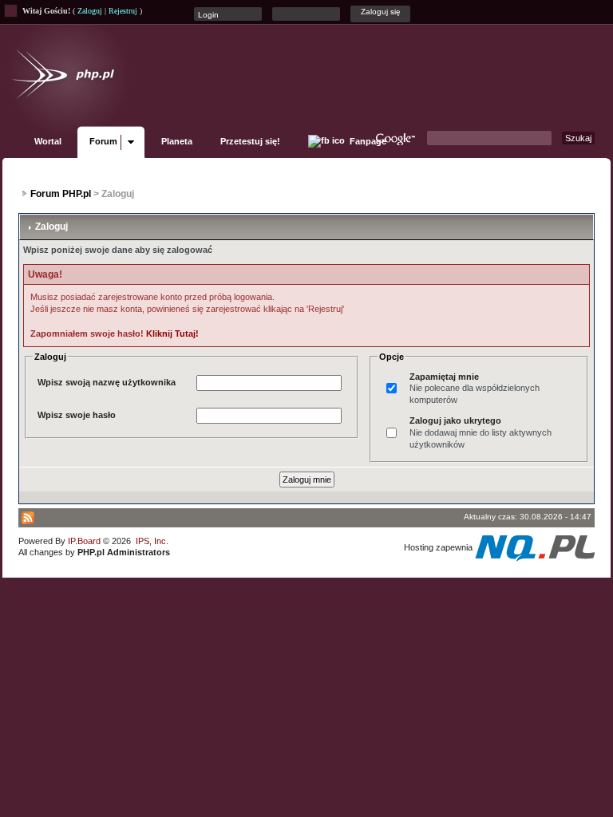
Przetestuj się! (250, 141)
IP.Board (84, 541)
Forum (103, 141)
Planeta (176, 141)
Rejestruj (123, 10)
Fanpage (366, 141)
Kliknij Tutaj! (172, 333)
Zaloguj (89, 10)
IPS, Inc (151, 541)
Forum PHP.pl (60, 193)
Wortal (47, 141)
